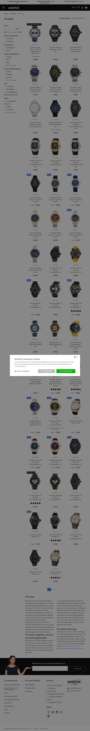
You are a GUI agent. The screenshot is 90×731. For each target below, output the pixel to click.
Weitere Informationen (34, 366)
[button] (22, 371)
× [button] (77, 357)
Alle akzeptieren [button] (66, 371)
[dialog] (45, 365)
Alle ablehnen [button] (46, 371)
